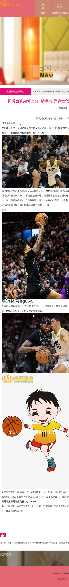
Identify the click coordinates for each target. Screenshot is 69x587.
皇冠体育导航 (63, 579)
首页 (43, 13)
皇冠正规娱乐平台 (59, 14)
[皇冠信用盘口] (10, 2)
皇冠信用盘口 (48, 91)
